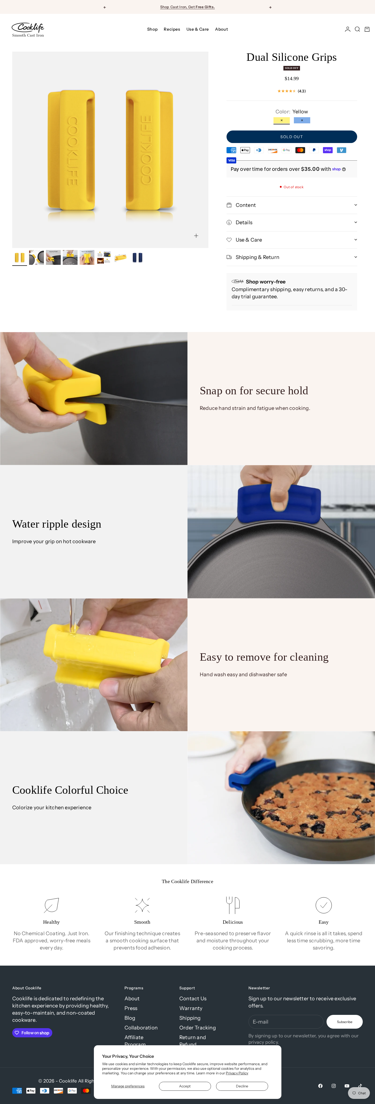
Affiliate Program (135, 1041)
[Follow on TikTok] (360, 1085)
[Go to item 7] (120, 257)
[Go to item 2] (36, 257)
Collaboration (141, 1028)
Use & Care (197, 29)
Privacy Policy (237, 1073)
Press (131, 1008)
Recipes (172, 29)
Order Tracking (197, 1028)
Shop (152, 29)
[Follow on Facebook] (320, 1085)
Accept (185, 1086)
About (221, 29)
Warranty (191, 1008)
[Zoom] (196, 236)
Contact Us (192, 998)
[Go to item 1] (19, 257)
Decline (242, 1086)
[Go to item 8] (137, 257)
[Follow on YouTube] (346, 1085)
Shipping (190, 1018)
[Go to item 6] (103, 257)
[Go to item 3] (53, 257)
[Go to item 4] (70, 257)
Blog (129, 1018)
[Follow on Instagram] (333, 1085)
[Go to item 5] (87, 257)
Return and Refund (192, 1041)
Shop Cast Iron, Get (187, 7)
